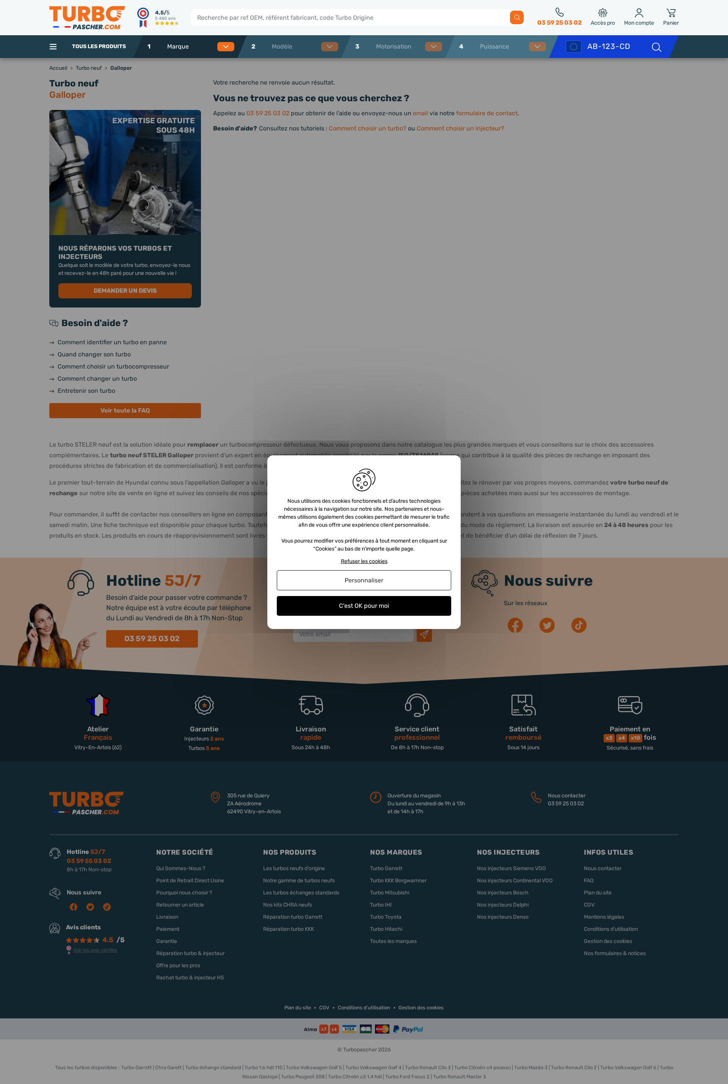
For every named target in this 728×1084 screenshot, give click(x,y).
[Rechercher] (517, 17)
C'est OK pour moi (364, 605)
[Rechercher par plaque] (656, 46)
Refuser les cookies (364, 561)
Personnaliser (364, 580)
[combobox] (198, 47)
